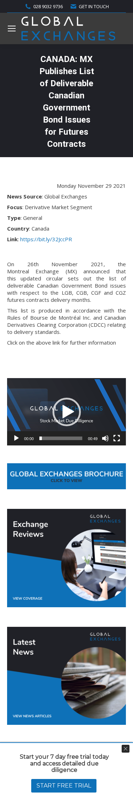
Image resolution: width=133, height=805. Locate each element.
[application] (66, 411)
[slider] (60, 438)
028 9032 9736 (48, 6)
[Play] (16, 438)
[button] (66, 412)
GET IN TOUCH (94, 6)
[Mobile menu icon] (11, 28)
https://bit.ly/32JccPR (46, 239)
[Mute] (105, 438)
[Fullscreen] (116, 438)
